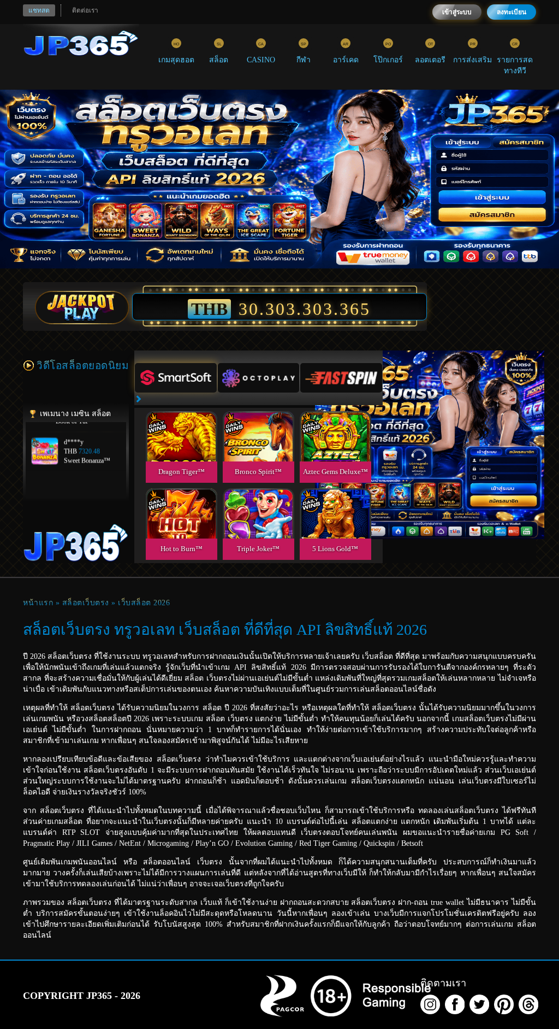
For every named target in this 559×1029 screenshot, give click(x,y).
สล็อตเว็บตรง (85, 603)
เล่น (181, 449)
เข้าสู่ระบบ (457, 12)
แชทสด (39, 10)
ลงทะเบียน (511, 12)
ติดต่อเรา (85, 10)
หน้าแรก (38, 603)
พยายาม (181, 423)
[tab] (176, 378)
